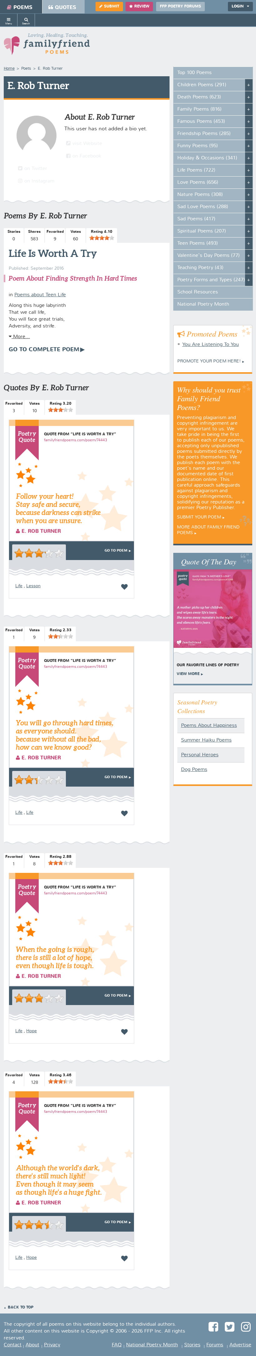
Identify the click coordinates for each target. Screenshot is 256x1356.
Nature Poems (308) (200, 194)
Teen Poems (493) (197, 243)
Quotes (65, 7)
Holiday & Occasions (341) (207, 158)
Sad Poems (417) (196, 219)
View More (188, 674)
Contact (13, 1345)
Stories (192, 1345)
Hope (31, 1031)
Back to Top (20, 1307)
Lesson (33, 586)
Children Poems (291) (201, 85)
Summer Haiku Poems (206, 740)
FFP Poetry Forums (180, 6)
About (32, 1345)
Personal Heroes (200, 755)
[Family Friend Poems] (47, 45)
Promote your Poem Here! (209, 361)
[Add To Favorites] (124, 586)
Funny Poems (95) (197, 145)
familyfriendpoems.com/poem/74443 (75, 440)
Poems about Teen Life (40, 295)
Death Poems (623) (199, 97)
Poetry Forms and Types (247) (211, 280)
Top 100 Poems (194, 72)
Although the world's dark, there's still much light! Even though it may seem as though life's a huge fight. (59, 1180)
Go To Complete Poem (44, 350)
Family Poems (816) (199, 109)
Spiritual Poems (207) (201, 231)
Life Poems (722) (196, 170)
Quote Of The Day (208, 561)
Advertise (240, 1345)
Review (141, 6)
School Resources (197, 292)
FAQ (116, 1345)
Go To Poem (116, 551)
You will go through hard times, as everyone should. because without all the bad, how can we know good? (64, 735)
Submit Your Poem (199, 517)
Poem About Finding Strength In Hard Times (72, 278)
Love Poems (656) (197, 182)
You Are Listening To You (210, 344)
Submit (111, 6)
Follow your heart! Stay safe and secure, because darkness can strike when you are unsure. (58, 508)
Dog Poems (194, 769)
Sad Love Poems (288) (202, 206)
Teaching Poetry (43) (200, 267)
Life (18, 586)
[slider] (101, 237)
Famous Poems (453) (201, 121)
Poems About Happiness (209, 725)
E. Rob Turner (40, 531)
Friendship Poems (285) (204, 133)
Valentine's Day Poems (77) (208, 255)
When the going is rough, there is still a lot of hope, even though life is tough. (55, 957)
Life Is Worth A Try (53, 253)
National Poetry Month (203, 304)
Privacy (52, 1345)
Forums (214, 1345)
